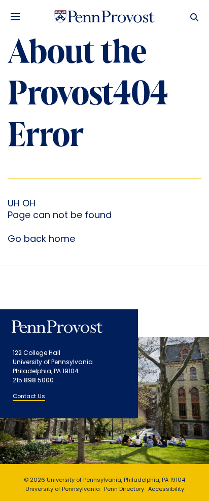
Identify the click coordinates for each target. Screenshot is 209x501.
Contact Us (29, 397)
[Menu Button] (15, 17)
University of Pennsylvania (62, 489)
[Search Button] (192, 16)
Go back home (41, 239)
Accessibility (166, 489)
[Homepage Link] (104, 16)
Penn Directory (124, 489)
